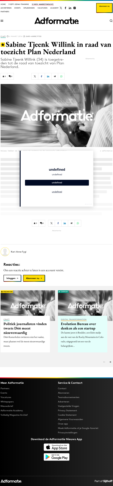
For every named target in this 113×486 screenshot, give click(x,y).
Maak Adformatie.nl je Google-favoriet (78, 428)
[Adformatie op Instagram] (74, 8)
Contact (62, 388)
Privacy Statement (67, 410)
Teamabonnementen (68, 397)
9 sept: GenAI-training (19, 4)
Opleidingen (29, 8)
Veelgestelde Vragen (68, 406)
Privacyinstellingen (67, 432)
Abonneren (63, 392)
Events (17, 8)
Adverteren (6, 8)
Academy (54, 8)
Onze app (63, 423)
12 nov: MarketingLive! (43, 4)
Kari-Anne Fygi (33, 36)
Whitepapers (7, 401)
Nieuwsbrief (7, 406)
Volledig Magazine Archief (14, 414)
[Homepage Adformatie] (56, 20)
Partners (5, 11)
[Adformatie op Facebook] (65, 8)
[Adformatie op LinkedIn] (70, 8)
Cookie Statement (67, 414)
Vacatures (42, 8)
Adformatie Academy (12, 410)
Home (3, 4)
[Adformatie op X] (61, 8)
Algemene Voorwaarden (70, 419)
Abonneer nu (104, 6)
